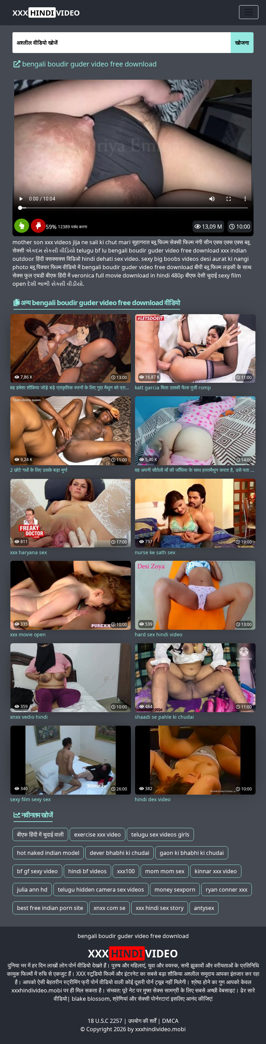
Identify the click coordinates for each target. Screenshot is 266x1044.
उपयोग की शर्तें (142, 1021)
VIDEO (46, 12)
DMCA (170, 1021)
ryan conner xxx (226, 889)
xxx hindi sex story (160, 908)
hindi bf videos (87, 871)
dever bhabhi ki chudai (119, 853)
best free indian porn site (50, 908)
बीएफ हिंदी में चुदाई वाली (40, 834)
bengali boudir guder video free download (133, 936)
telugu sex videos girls (160, 834)
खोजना (242, 42)
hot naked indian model (48, 853)
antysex (204, 908)
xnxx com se (109, 908)
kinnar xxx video (216, 871)
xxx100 (126, 871)
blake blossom (91, 998)
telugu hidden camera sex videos (101, 889)
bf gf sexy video (37, 871)
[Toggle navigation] (248, 12)
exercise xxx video (97, 834)
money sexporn (174, 889)
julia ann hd (32, 889)
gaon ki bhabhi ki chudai (192, 853)
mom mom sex (164, 871)
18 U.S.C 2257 (105, 1021)
